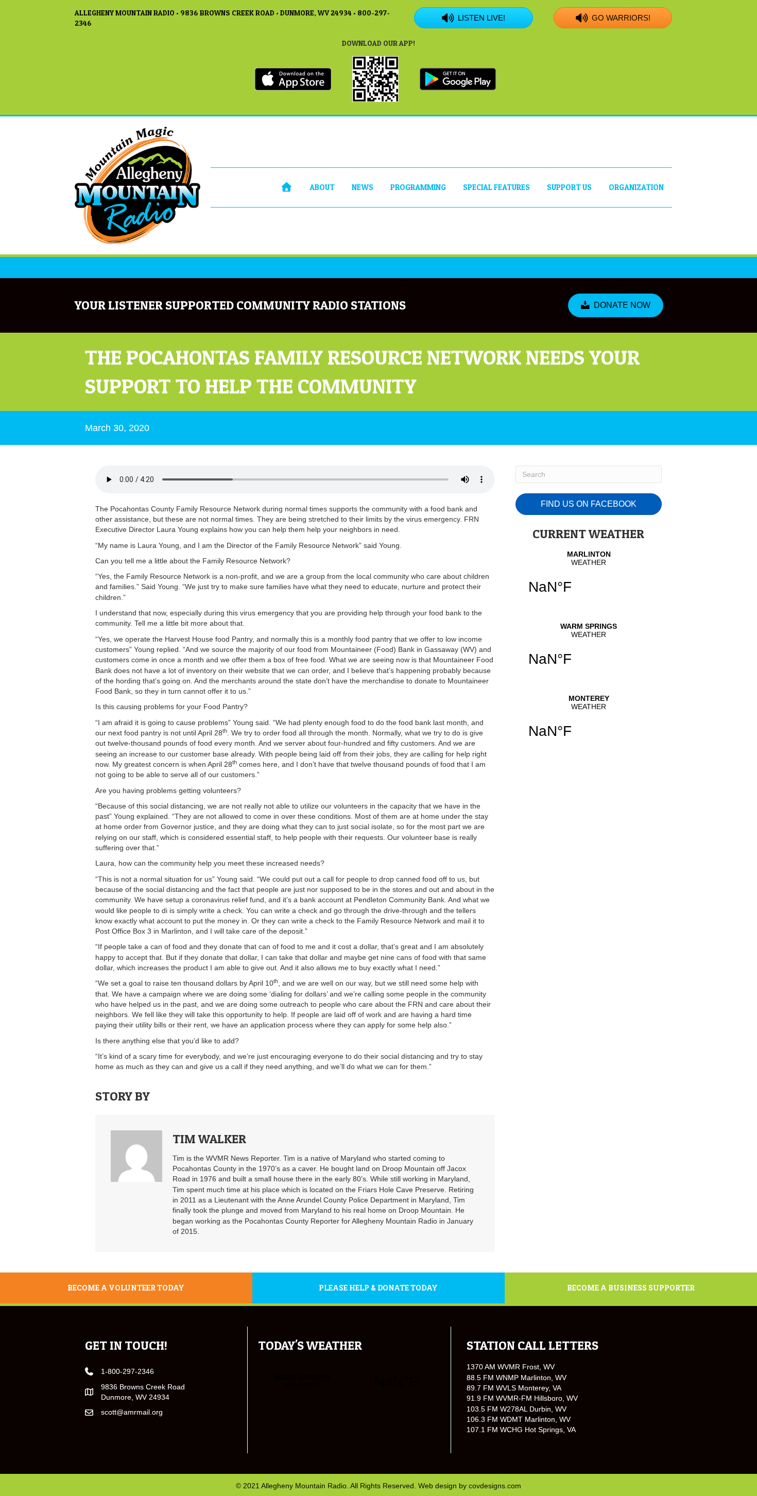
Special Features (496, 187)
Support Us (569, 187)
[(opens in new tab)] (293, 78)
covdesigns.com (495, 1486)
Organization (636, 187)
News (362, 187)
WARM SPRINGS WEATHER (588, 650)
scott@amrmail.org (132, 1412)
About (322, 187)
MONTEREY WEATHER (588, 723)
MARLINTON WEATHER (588, 578)
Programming (418, 187)
